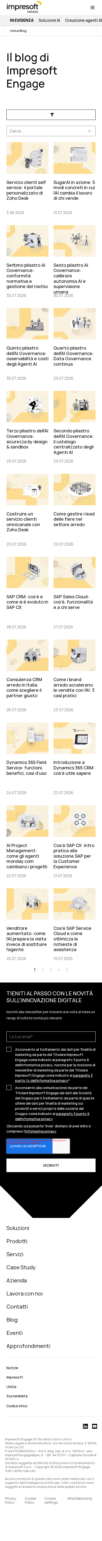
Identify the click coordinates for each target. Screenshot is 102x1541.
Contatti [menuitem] (17, 1306)
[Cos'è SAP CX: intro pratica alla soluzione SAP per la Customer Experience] (74, 840)
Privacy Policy (10, 1500)
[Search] (90, 131)
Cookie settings (51, 1500)
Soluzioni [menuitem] (17, 1228)
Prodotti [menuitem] (16, 1241)
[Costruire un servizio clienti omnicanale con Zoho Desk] (27, 509)
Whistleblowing (80, 1498)
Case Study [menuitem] (21, 1267)
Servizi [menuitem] (14, 1254)
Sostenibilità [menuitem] (16, 1396)
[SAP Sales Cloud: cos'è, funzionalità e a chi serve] (74, 592)
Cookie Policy (30, 1500)
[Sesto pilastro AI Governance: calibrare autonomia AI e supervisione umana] (74, 260)
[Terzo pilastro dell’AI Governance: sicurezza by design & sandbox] (27, 426)
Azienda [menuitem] (16, 1280)
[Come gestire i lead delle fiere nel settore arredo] (74, 509)
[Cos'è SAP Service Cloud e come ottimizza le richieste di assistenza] (74, 923)
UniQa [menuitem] (11, 1386)
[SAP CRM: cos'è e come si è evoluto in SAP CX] (27, 592)
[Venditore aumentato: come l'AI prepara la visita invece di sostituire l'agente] (27, 923)
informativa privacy (40, 1131)
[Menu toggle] (92, 7)
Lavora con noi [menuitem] (24, 1293)
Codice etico (16, 1406)
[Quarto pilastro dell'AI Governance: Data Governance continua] (74, 343)
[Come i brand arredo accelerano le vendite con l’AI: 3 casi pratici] (74, 675)
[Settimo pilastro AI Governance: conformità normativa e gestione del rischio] (27, 260)
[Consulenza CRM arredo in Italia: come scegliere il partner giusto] (27, 675)
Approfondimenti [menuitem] (28, 1346)
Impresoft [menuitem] (14, 1377)
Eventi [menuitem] (14, 1333)
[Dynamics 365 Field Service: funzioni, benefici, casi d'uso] (27, 757)
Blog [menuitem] (12, 1319)
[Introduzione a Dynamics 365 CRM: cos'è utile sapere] (74, 757)
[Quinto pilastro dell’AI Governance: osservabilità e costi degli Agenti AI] (27, 343)
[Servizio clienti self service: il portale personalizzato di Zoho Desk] (27, 177)
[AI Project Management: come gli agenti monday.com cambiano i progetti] (27, 840)
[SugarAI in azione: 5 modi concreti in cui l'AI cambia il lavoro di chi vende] (74, 177)
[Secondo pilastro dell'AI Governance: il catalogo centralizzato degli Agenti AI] (74, 426)
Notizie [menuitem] (12, 1367)
